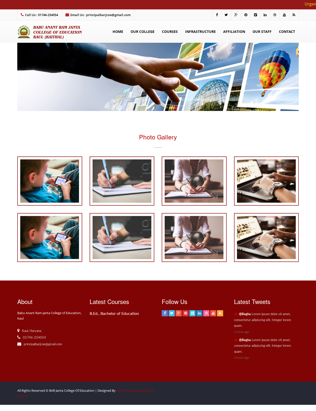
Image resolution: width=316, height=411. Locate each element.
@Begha (245, 314)
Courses (170, 31)
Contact (287, 31)
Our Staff (262, 31)
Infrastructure (200, 31)
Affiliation (234, 31)
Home (118, 31)
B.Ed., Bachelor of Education (114, 314)
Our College (143, 31)
